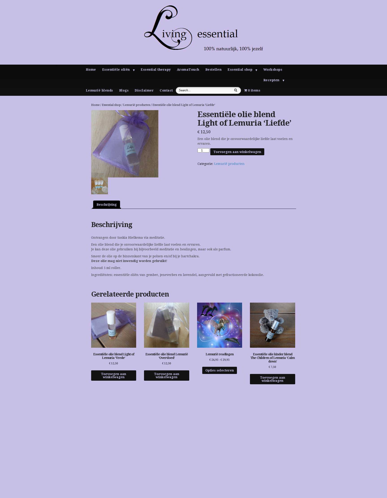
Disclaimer (144, 90)
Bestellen (213, 69)
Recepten (271, 80)
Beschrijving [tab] (107, 204)
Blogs (124, 90)
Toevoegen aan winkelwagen (237, 152)
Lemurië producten (136, 105)
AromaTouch (188, 69)
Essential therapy (156, 69)
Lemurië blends (99, 90)
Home (91, 69)
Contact (166, 90)
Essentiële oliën (116, 69)
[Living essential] (196, 63)
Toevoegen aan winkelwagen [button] (113, 375)
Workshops (272, 69)
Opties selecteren (219, 370)
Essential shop (240, 69)
